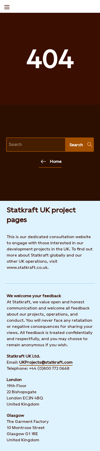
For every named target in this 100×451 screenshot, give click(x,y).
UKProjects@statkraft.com (46, 362)
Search (76, 144)
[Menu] (7, 6)
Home (56, 161)
